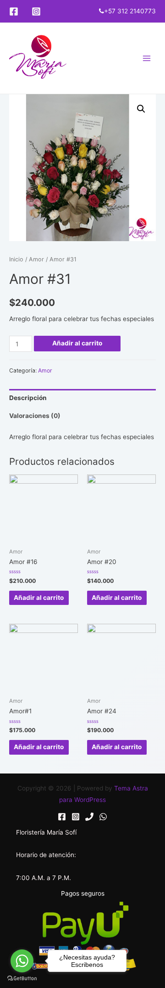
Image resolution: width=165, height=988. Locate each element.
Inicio (16, 259)
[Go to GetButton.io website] (22, 979)
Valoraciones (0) (34, 415)
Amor (36, 259)
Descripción (28, 397)
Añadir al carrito (77, 343)
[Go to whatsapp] (22, 960)
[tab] (82, 398)
